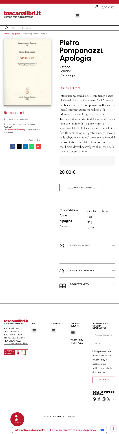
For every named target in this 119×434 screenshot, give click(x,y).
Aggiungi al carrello (82, 187)
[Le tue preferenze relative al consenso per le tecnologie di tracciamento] (114, 429)
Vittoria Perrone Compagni (67, 73)
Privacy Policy (77, 339)
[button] (77, 15)
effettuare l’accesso (16, 130)
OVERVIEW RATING (79, 245)
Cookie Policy (77, 343)
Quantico (71, 416)
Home (6, 34)
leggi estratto (79, 284)
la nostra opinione (81, 270)
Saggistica (15, 34)
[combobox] (28, 28)
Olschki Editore (70, 88)
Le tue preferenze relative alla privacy (73, 430)
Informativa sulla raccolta (30, 430)
